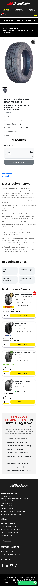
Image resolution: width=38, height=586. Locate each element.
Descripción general (7, 175)
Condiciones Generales (8, 526)
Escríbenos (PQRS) (7, 551)
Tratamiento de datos (8, 523)
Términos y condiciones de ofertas (12, 529)
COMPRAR (22, 315)
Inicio (3, 28)
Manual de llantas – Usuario (9, 532)
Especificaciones (28, 175)
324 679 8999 (31, 11)
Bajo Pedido (19, 162)
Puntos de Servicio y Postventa (11, 554)
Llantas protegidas (7, 535)
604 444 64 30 (7, 11)
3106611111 (19, 11)
